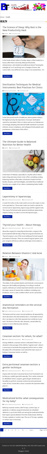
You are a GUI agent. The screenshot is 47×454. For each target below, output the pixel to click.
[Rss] (23, 448)
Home (2, 17)
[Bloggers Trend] (23, 6)
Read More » (7, 76)
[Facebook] (24, 448)
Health (6, 33)
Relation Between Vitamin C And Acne (22, 253)
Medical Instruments (10, 91)
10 (22, 430)
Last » (31, 430)
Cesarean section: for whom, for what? (23, 336)
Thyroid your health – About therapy (22, 224)
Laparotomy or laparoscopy (17, 196)
